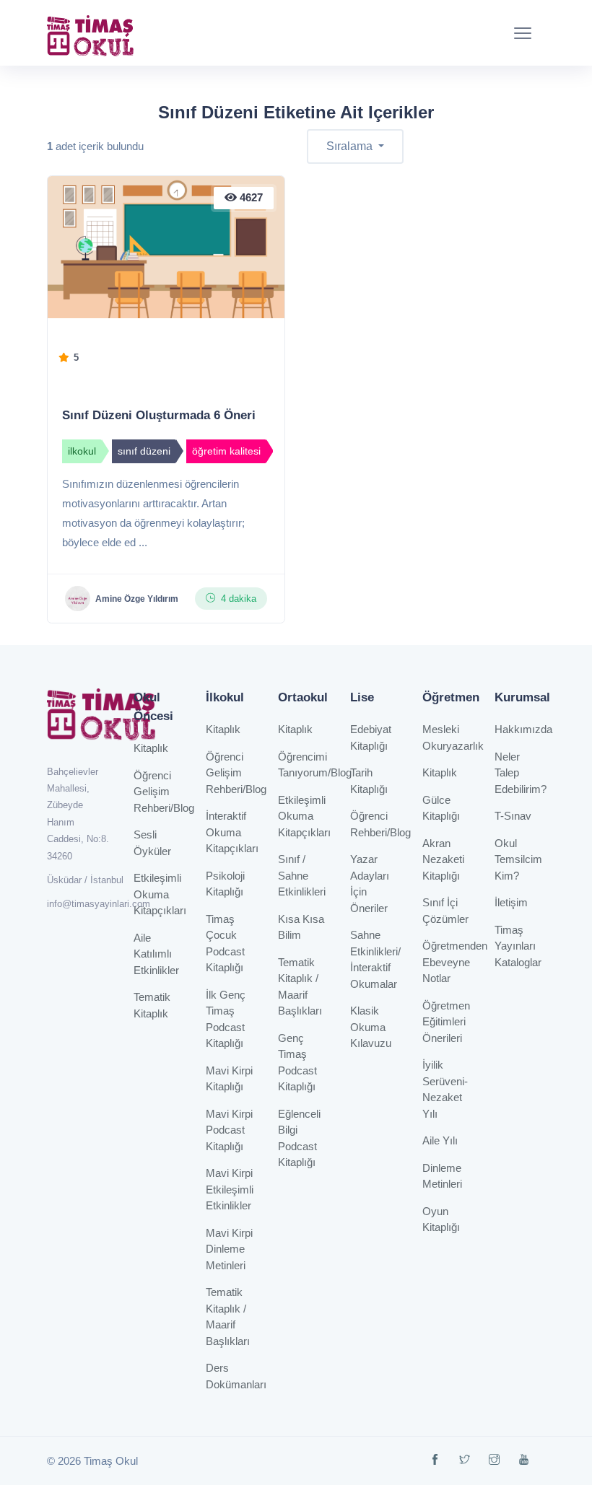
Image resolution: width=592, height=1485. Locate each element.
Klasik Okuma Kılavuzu (370, 1026)
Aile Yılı (440, 1140)
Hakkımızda (523, 729)
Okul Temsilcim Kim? (518, 859)
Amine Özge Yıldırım (136, 599)
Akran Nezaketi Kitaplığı (443, 859)
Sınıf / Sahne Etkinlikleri (302, 875)
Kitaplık (151, 748)
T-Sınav (513, 816)
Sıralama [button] (350, 146)
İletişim (511, 902)
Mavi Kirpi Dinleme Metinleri (229, 1249)
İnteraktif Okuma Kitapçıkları (232, 832)
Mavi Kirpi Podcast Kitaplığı (229, 1130)
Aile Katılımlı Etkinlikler (156, 954)
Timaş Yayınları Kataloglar (518, 946)
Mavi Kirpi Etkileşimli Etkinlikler (229, 1189)
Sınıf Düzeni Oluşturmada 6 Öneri (159, 415)
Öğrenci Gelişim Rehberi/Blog (164, 791)
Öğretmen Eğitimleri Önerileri (446, 1021)
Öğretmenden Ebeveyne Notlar (454, 961)
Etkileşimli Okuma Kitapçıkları (160, 894)
